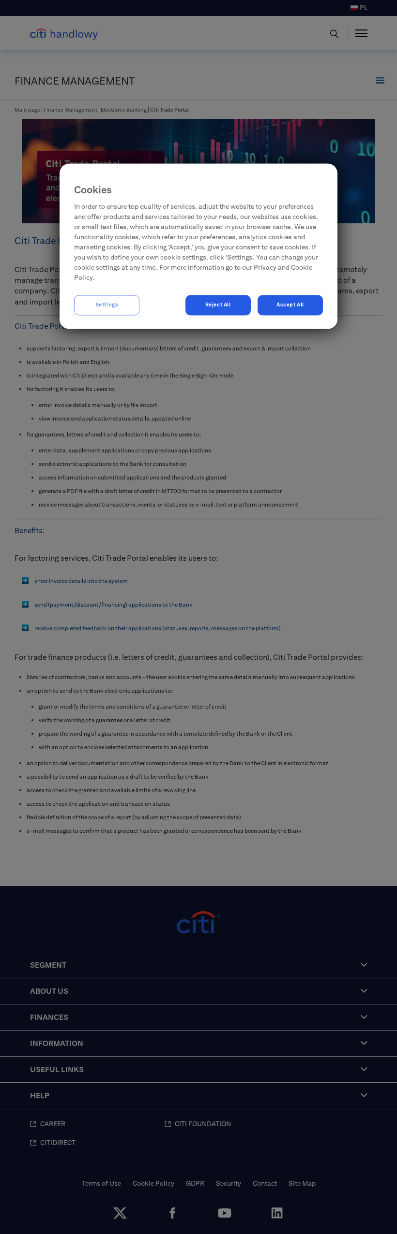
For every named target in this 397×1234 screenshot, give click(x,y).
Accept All (290, 305)
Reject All (218, 305)
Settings (107, 305)
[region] (198, 246)
